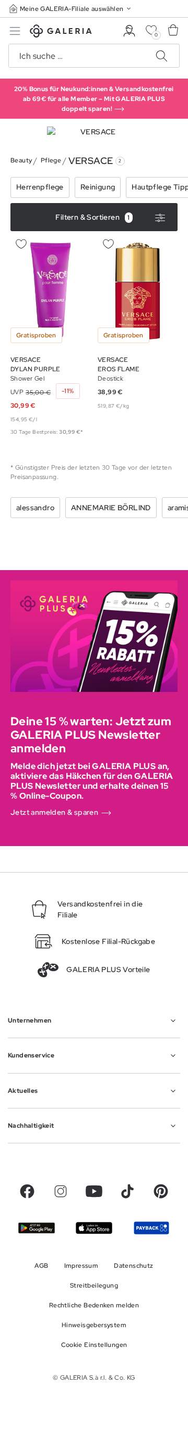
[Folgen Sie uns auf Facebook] (27, 1191)
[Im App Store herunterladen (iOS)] (94, 1228)
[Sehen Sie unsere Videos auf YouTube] (94, 1191)
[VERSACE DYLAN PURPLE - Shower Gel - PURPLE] (50, 291)
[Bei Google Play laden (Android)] (36, 1227)
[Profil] (129, 31)
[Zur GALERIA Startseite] (61, 32)
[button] (71, 8)
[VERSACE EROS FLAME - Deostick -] (138, 291)
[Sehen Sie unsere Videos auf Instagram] (60, 1191)
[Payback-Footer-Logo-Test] (151, 1228)
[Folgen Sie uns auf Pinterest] (161, 1191)
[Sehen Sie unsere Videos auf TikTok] (127, 1191)
